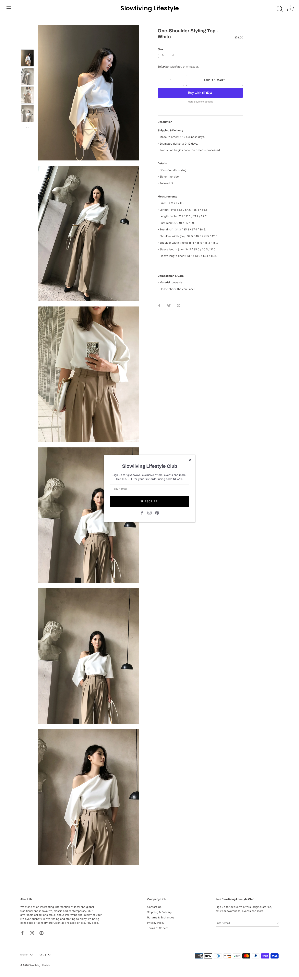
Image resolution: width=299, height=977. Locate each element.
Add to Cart (214, 80)
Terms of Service (158, 928)
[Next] (27, 127)
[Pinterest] (157, 512)
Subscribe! (149, 501)
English (24, 954)
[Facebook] (142, 512)
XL (173, 55)
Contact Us (154, 906)
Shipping (163, 66)
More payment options (200, 101)
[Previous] (27, 43)
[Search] (279, 8)
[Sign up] (277, 923)
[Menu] (8, 8)
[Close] (190, 459)
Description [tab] (165, 122)
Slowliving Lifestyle (149, 8)
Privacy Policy (155, 922)
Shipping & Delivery (159, 912)
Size (160, 49)
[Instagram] (149, 512)
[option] (27, 58)
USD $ (42, 954)
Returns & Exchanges (160, 917)
